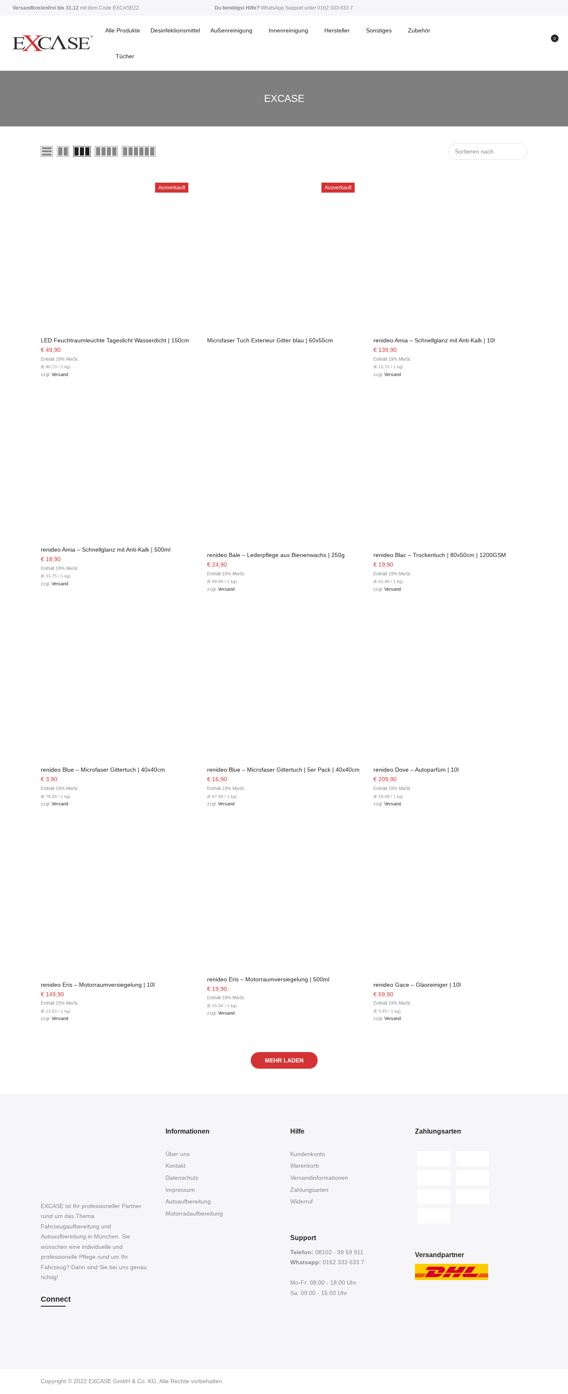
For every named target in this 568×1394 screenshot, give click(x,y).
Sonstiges (379, 30)
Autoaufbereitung (188, 1201)
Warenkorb (304, 1165)
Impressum (180, 1189)
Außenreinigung (231, 30)
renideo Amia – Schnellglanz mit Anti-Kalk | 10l (434, 340)
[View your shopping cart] (548, 44)
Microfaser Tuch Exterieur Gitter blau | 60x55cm (270, 340)
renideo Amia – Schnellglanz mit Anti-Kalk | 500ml (105, 549)
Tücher (125, 56)
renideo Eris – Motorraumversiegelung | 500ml (268, 979)
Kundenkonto (307, 1154)
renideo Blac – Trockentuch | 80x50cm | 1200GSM (439, 555)
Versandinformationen (319, 1177)
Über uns (177, 1154)
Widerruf (301, 1201)
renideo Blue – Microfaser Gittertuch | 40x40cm (103, 769)
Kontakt (175, 1165)
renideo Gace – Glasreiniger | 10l (417, 984)
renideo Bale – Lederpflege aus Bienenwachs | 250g (276, 555)
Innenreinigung (288, 30)
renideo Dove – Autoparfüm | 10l (416, 769)
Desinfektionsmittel (175, 30)
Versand (60, 374)
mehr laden (284, 1060)
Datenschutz (181, 1177)
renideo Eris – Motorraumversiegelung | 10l (98, 984)
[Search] (519, 43)
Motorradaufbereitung (194, 1213)
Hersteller (337, 30)
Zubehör (419, 30)
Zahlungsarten (309, 1189)
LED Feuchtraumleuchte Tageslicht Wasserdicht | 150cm (115, 340)
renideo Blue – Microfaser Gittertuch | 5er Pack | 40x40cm (283, 769)
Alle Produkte (122, 30)
